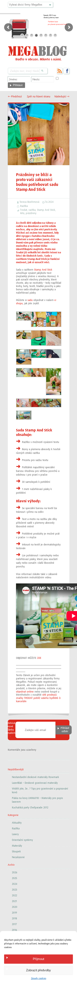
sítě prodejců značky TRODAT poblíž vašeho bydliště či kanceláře (38, 698)
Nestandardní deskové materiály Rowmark (35, 777)
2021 (14, 901)
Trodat (23, 210)
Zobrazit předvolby (38, 970)
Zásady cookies (38, 978)
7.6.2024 (49, 202)
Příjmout (38, 959)
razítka (32, 210)
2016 (14, 930)
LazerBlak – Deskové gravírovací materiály (35, 783)
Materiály (17, 846)
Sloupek (16, 851)
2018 (14, 918)
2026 (14, 872)
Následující (61, 96)
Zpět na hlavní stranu (38, 96)
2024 (14, 884)
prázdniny (31, 213)
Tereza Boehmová (29, 202)
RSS (59, 71)
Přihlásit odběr (65, 730)
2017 (14, 924)
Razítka (24, 206)
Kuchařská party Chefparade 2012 (30, 807)
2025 (14, 878)
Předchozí (15, 96)
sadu (30, 300)
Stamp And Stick (46, 210)
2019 (14, 913)
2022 (14, 895)
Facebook (66, 71)
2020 (14, 907)
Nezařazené (18, 857)
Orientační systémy (22, 840)
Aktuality (17, 823)
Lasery (15, 834)
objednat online (25, 691)
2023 (14, 890)
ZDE (39, 658)
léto (22, 213)
